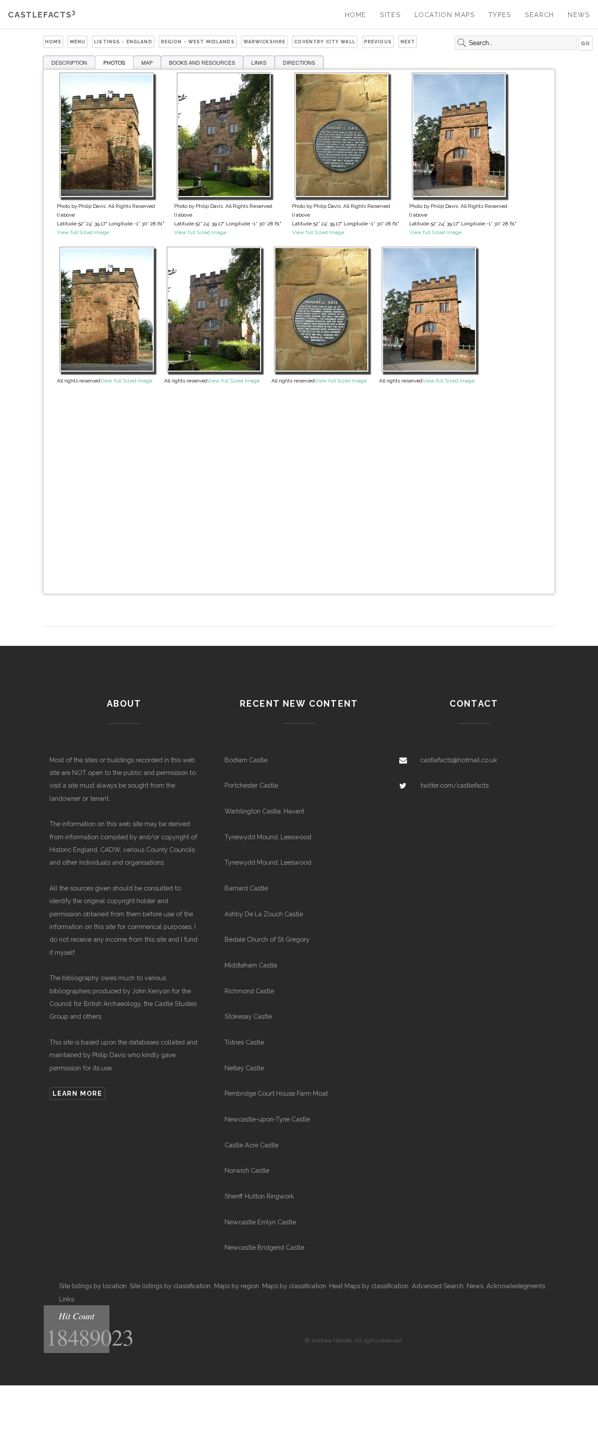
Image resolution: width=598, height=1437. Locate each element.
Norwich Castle (247, 1170)
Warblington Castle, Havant (264, 811)
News (579, 14)
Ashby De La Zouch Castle (264, 914)
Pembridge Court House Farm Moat (276, 1093)
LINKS (259, 62)
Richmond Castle (249, 991)
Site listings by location (93, 1286)
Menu (78, 41)
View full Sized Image (83, 232)
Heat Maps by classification (368, 1286)
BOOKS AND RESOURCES (202, 62)
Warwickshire (264, 41)
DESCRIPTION (69, 62)
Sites (390, 14)
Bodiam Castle (246, 760)
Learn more (77, 1093)
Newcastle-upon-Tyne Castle (267, 1119)
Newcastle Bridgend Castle (264, 1247)
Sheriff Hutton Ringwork (259, 1196)
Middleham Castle (251, 965)
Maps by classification (294, 1286)
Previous (378, 41)
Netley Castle (244, 1068)
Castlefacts (42, 14)
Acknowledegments (515, 1286)
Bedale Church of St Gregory (267, 939)
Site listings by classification (170, 1286)
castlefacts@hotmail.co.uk (458, 760)
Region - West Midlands (198, 41)
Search (539, 14)
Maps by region (236, 1286)
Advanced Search (438, 1286)
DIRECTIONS (299, 62)
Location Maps (445, 14)
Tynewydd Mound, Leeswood (268, 837)
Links (66, 1299)
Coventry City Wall (324, 41)
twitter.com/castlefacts (454, 785)
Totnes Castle (244, 1042)
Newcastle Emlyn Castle (260, 1222)
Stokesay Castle (248, 1016)
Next (408, 41)
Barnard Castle (246, 888)
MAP (147, 62)
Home (355, 14)
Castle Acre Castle (251, 1145)
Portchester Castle (251, 785)
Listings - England (123, 41)
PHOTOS (114, 62)
